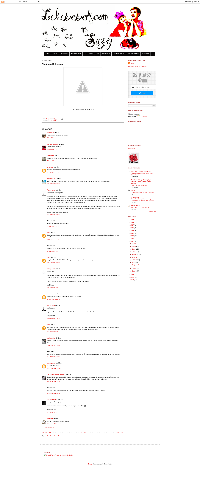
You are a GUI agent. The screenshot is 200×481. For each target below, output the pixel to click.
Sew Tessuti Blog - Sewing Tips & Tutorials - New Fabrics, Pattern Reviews (141, 181)
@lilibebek (131, 148)
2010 (132, 274)
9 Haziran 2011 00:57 (54, 393)
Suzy (48, 118)
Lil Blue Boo (135, 197)
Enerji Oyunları (76, 53)
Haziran (134, 260)
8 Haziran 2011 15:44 (54, 381)
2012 (132, 238)
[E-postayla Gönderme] (61, 118)
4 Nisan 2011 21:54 (53, 161)
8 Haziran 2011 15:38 (54, 368)
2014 (132, 233)
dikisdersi (50, 418)
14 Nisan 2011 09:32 (53, 215)
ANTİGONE (51, 155)
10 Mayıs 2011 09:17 (53, 288)
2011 (132, 241)
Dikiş (97, 53)
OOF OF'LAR (52, 120)
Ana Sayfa (83, 432)
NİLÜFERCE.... (52, 178)
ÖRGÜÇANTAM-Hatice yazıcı (56, 374)
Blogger (90, 464)
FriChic (133, 190)
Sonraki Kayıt (46, 432)
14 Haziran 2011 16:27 (54, 424)
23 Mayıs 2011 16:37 (53, 318)
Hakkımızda (64, 53)
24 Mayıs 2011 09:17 (53, 332)
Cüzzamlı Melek (52, 399)
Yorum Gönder (49, 428)
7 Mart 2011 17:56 (52, 138)
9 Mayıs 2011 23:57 (53, 251)
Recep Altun (51, 190)
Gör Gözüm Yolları (133, 53)
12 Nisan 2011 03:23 (53, 184)
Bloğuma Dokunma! (138, 265)
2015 (132, 230)
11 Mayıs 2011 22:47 (53, 299)
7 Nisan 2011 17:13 (53, 172)
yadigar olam (51, 338)
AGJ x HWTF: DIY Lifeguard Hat (140, 207)
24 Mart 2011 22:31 (53, 149)
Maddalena (51, 132)
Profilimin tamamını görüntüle (137, 66)
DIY (85, 53)
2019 (132, 219)
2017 (132, 225)
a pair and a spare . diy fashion (141, 171)
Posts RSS (145, 53)
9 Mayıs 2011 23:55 (53, 239)
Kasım (134, 246)
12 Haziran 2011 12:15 (54, 412)
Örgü (91, 53)
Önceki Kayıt (119, 432)
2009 (132, 277)
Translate (144, 116)
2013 (132, 236)
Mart (133, 262)
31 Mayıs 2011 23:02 (53, 357)
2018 (132, 222)
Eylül (134, 252)
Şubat (134, 268)
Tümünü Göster (152, 211)
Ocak (134, 271)
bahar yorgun (51, 363)
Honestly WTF (135, 205)
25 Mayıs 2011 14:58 (53, 345)
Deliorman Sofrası (118, 53)
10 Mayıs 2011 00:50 (53, 262)
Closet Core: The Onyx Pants (139, 185)
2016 (132, 228)
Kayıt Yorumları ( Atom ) (54, 436)
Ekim (134, 249)
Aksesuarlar (106, 53)
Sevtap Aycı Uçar (53, 144)
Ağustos (135, 254)
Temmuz (135, 257)
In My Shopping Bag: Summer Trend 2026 (142, 192)
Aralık (134, 243)
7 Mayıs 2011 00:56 (53, 226)
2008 (132, 280)
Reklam (55, 53)
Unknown (50, 167)
